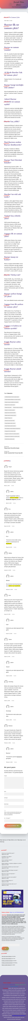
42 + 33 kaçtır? (7, 818)
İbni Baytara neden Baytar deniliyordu (12, 428)
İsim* (5, 791)
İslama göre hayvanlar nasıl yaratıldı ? (9, 877)
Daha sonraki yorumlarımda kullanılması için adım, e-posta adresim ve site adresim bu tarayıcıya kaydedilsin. (13, 813)
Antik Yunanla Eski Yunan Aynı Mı (13, 453)
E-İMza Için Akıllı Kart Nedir (7, 960)
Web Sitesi (6, 804)
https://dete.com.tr (12, 840)
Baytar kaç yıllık (8, 407)
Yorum (5, 775)
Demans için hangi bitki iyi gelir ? (8, 853)
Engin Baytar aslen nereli (10, 423)
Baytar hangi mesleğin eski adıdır (11, 402)
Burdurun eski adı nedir (9, 420)
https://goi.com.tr (21, 840)
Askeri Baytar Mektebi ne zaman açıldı (12, 399)
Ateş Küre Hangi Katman (6, 956)
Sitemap (2, 841)
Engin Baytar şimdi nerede (10, 425)
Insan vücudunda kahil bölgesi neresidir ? (10, 870)
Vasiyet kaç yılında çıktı (9, 439)
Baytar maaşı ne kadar (17, 407)
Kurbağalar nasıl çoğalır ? (7, 856)
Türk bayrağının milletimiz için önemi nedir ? (10, 866)
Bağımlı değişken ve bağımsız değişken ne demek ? (12, 863)
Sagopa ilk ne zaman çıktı (10, 431)
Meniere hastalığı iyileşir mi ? (7, 880)
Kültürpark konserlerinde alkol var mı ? (9, 883)
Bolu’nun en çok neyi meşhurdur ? (8, 873)
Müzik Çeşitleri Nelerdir (6, 964)
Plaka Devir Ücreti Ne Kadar (11, 448)
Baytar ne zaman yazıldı (9, 410)
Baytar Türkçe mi (8, 418)
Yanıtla (12, 485)
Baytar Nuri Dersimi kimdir (10, 412)
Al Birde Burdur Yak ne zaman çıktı (12, 396)
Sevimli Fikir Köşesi (19, 3)
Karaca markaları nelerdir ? (7, 860)
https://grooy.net (4, 840)
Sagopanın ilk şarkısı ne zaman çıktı (12, 436)
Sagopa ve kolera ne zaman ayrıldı (12, 433)
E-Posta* (6, 797)
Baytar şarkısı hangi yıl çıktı (10, 415)
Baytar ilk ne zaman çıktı (10, 404)
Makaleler (9, 393)
